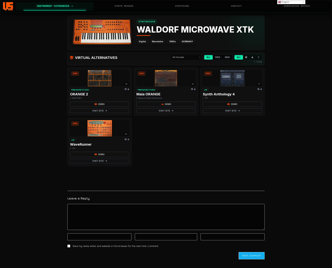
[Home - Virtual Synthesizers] (8, 6)
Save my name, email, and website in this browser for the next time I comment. (116, 245)
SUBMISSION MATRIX (297, 6)
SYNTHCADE (182, 6)
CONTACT (236, 6)
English (285, 2)
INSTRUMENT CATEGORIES (55, 6)
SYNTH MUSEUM (124, 6)
